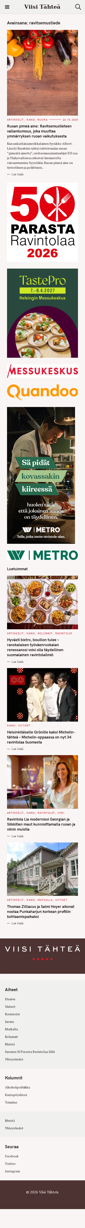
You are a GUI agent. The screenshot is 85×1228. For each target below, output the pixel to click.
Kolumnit (45, 633)
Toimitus (11, 1102)
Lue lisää (17, 174)
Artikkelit (15, 119)
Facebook (12, 1156)
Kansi (31, 119)
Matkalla (45, 900)
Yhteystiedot (14, 1059)
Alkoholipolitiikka (17, 1087)
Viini (61, 812)
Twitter (10, 1164)
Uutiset (24, 725)
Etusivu (10, 999)
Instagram (12, 1171)
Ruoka (43, 119)
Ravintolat (64, 633)
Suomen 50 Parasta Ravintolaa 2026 (30, 1052)
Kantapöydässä (16, 1095)
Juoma (9, 1022)
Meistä (10, 1044)
